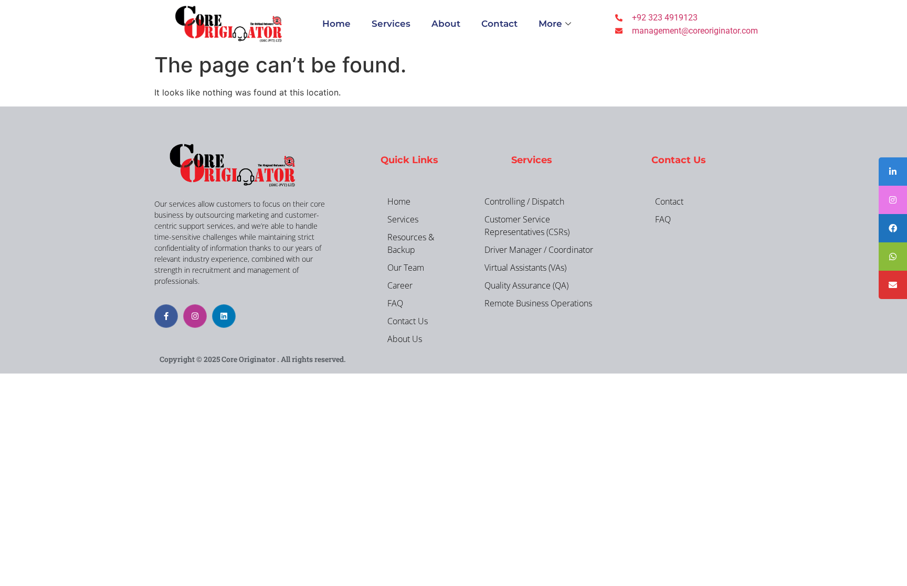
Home (336, 23)
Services (391, 23)
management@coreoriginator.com (695, 31)
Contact (499, 23)
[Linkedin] (224, 316)
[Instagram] (195, 316)
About (445, 23)
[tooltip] (893, 171)
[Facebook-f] (166, 316)
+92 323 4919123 (665, 18)
